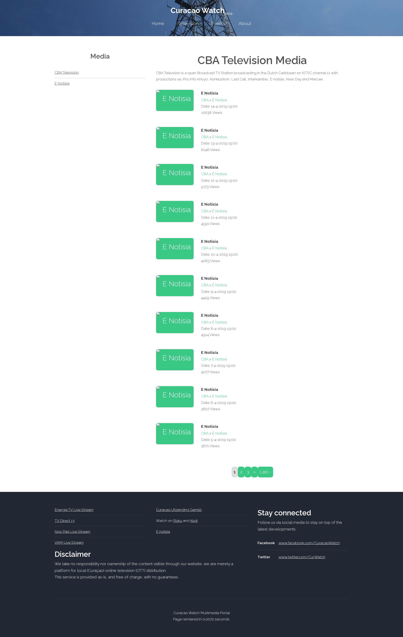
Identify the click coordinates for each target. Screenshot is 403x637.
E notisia (163, 531)
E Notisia (62, 83)
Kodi (194, 521)
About (245, 23)
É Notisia (219, 100)
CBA (204, 100)
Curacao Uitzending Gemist (179, 510)
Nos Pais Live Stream (72, 531)
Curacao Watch (201, 10)
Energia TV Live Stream (74, 510)
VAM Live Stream (69, 542)
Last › (265, 471)
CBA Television (67, 72)
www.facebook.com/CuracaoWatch (309, 543)
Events (218, 23)
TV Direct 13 (65, 521)
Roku (177, 521)
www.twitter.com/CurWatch (302, 557)
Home (158, 23)
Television (188, 23)
